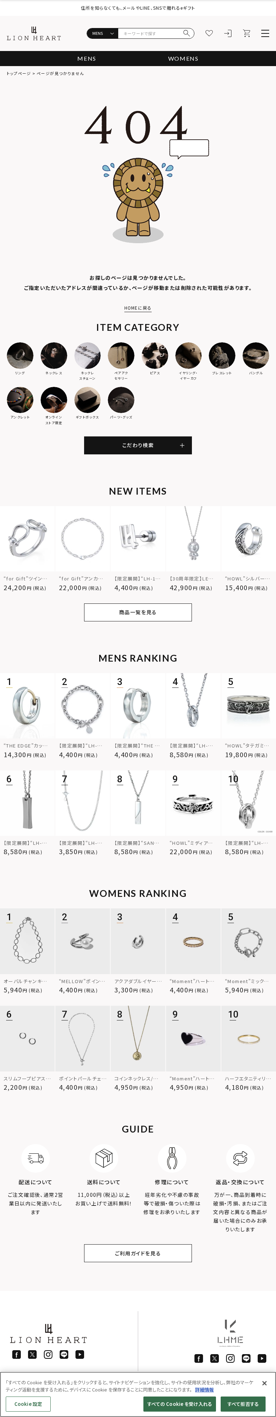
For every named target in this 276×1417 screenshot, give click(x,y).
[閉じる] (264, 1383)
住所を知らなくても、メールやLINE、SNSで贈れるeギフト (138, 8)
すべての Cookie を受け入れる (179, 1403)
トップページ (19, 73)
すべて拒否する (243, 1403)
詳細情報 (204, 1389)
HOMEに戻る (138, 308)
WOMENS (183, 58)
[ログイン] (228, 33)
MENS (86, 58)
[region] (138, 1394)
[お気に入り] (209, 33)
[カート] (246, 33)
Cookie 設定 (28, 1403)
